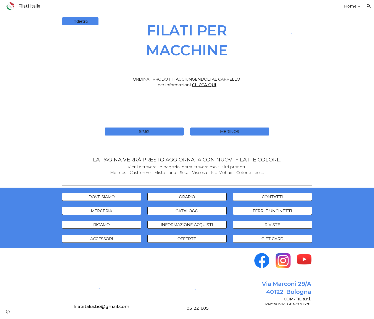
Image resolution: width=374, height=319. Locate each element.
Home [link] (350, 6)
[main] (187, 40)
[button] (369, 6)
